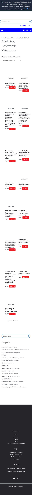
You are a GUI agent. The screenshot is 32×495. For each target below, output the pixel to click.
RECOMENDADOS (7, 379)
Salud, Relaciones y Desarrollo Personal (12, 381)
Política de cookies (16, 457)
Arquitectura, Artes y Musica (9, 347)
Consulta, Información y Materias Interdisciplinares (15, 349)
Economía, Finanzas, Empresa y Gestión (13, 357)
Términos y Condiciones (16, 452)
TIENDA (16, 439)
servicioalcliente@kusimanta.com (16, 471)
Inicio (3, 38)
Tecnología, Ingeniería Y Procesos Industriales (14, 387)
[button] (2, 30)
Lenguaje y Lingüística (8, 371)
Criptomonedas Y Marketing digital (11, 352)
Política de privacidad (16, 454)
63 (17, 320)
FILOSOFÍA (5, 365)
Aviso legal (16, 459)
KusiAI (26, 9)
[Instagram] (18, 478)
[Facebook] (14, 478)
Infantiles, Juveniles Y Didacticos (10, 368)
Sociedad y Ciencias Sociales (10, 384)
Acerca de (16, 437)
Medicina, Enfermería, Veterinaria (10, 376)
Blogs (16, 441)
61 (14, 320)
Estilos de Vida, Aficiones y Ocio (10, 360)
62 (15, 320)
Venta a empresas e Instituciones (16, 443)
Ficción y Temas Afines (8, 363)
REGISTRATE (23, 25)
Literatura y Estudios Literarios (10, 373)
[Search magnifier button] (30, 21)
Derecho (4, 355)
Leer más (12, 87)
